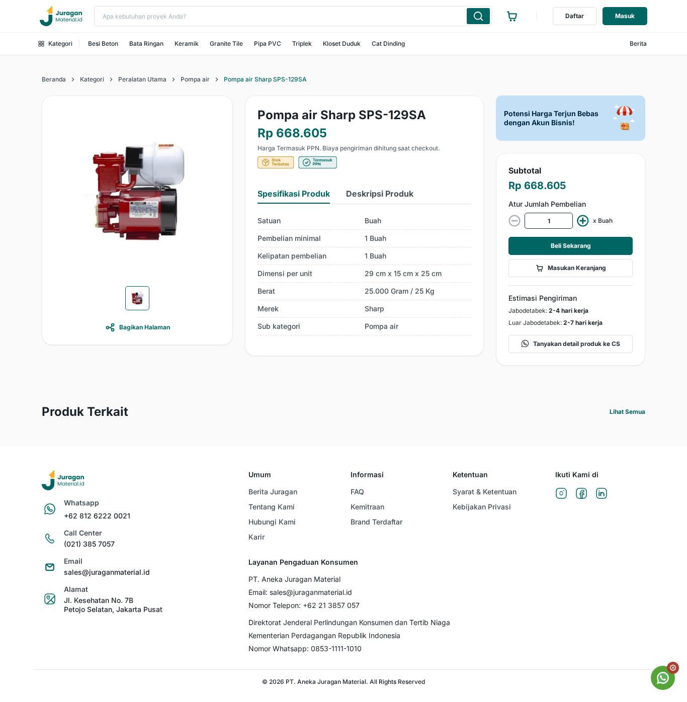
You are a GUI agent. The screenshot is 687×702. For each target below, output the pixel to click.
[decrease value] (514, 221)
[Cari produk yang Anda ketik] (478, 16)
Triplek (302, 43)
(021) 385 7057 (89, 544)
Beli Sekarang (571, 245)
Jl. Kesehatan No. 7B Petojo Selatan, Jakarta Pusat (113, 604)
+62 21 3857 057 (331, 605)
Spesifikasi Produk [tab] (293, 194)
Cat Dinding (388, 43)
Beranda (54, 79)
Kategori (60, 43)
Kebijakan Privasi (482, 506)
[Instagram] (561, 494)
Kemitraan (367, 506)
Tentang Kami (271, 506)
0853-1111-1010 (336, 648)
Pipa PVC (267, 43)
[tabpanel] (364, 273)
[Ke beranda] (61, 16)
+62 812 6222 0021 (97, 515)
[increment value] (583, 221)
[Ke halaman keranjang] (512, 16)
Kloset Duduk (342, 43)
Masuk (625, 16)
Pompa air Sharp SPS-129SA (265, 79)
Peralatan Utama (142, 79)
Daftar (574, 16)
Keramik (187, 43)
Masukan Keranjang (577, 268)
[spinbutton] (549, 221)
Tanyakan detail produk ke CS (576, 343)
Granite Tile (226, 43)
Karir (256, 537)
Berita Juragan (272, 491)
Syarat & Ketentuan (485, 491)
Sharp (374, 308)
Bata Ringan (146, 43)
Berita (638, 43)
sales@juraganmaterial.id (107, 572)
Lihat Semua (627, 411)
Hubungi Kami (272, 521)
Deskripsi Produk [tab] (379, 194)
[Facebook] (581, 494)
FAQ (357, 491)
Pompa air (195, 79)
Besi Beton (103, 43)
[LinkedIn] (601, 494)
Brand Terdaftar (376, 521)
